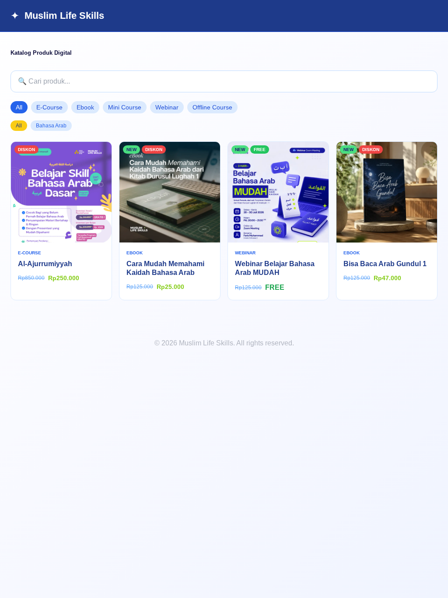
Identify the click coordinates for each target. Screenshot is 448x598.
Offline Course (212, 107)
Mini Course (124, 107)
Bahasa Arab (51, 126)
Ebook (85, 107)
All (19, 107)
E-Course (49, 107)
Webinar (166, 107)
